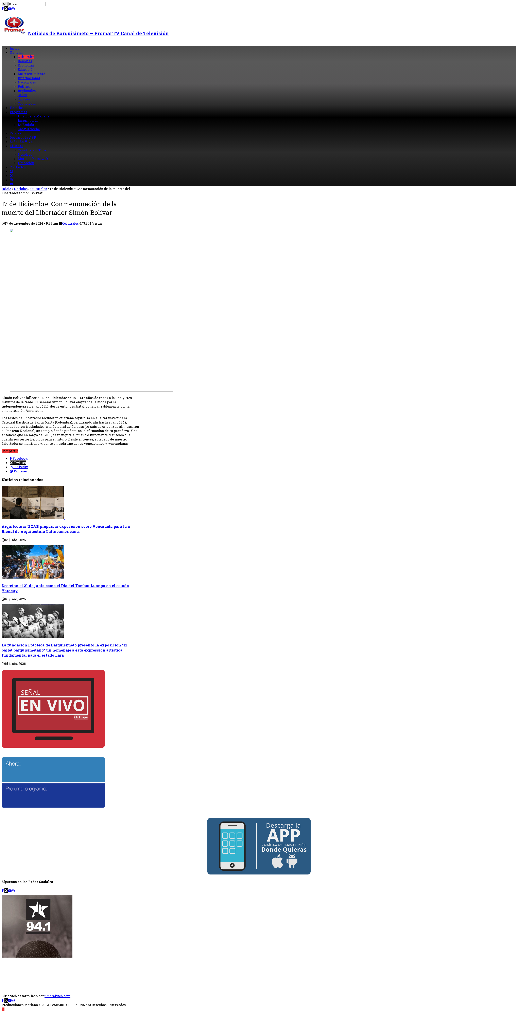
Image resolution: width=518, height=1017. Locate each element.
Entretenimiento (31, 74)
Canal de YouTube (32, 150)
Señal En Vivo (21, 141)
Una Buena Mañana (33, 116)
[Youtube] (10, 8)
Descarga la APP (23, 137)
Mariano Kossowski (34, 158)
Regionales (27, 91)
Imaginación (28, 120)
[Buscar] (4, 4)
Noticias (16, 52)
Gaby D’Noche (29, 129)
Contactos (18, 167)
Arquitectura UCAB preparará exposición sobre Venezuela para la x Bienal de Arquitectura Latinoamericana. (66, 529)
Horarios (16, 108)
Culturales (26, 57)
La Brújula (26, 125)
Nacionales (27, 82)
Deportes (25, 61)
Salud (22, 95)
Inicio (14, 48)
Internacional (29, 78)
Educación (26, 69)
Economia (26, 65)
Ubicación (26, 163)
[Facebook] (3, 8)
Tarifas (15, 133)
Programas (18, 112)
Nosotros (25, 154)
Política (24, 86)
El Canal (16, 146)
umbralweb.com (57, 996)
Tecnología (27, 103)
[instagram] (13, 8)
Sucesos (24, 99)
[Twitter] (6, 8)
